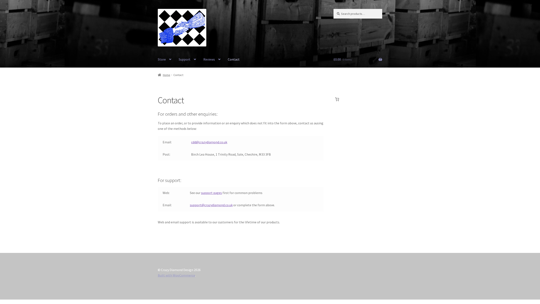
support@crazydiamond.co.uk (211, 205)
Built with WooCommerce (176, 275)
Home (166, 75)
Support (184, 59)
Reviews (209, 59)
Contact (234, 59)
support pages (211, 193)
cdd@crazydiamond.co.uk (209, 142)
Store (162, 59)
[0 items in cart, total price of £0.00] (337, 99)
